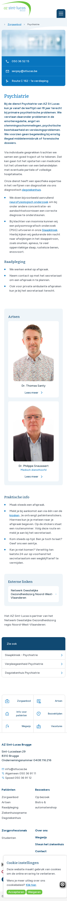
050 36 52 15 (20, 61)
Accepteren (16, 892)
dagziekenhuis (31, 190)
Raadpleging (10, 807)
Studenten (9, 838)
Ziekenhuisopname (14, 812)
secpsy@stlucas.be (24, 71)
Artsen (6, 802)
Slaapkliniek (49, 230)
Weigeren (34, 892)
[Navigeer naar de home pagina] (16, 9)
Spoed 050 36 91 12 (18, 778)
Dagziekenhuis (11, 818)
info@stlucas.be (16, 769)
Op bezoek (42, 797)
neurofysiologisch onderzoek (28, 202)
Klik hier (31, 885)
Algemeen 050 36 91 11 (20, 773)
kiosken (14, 515)
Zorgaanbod (14, 24)
